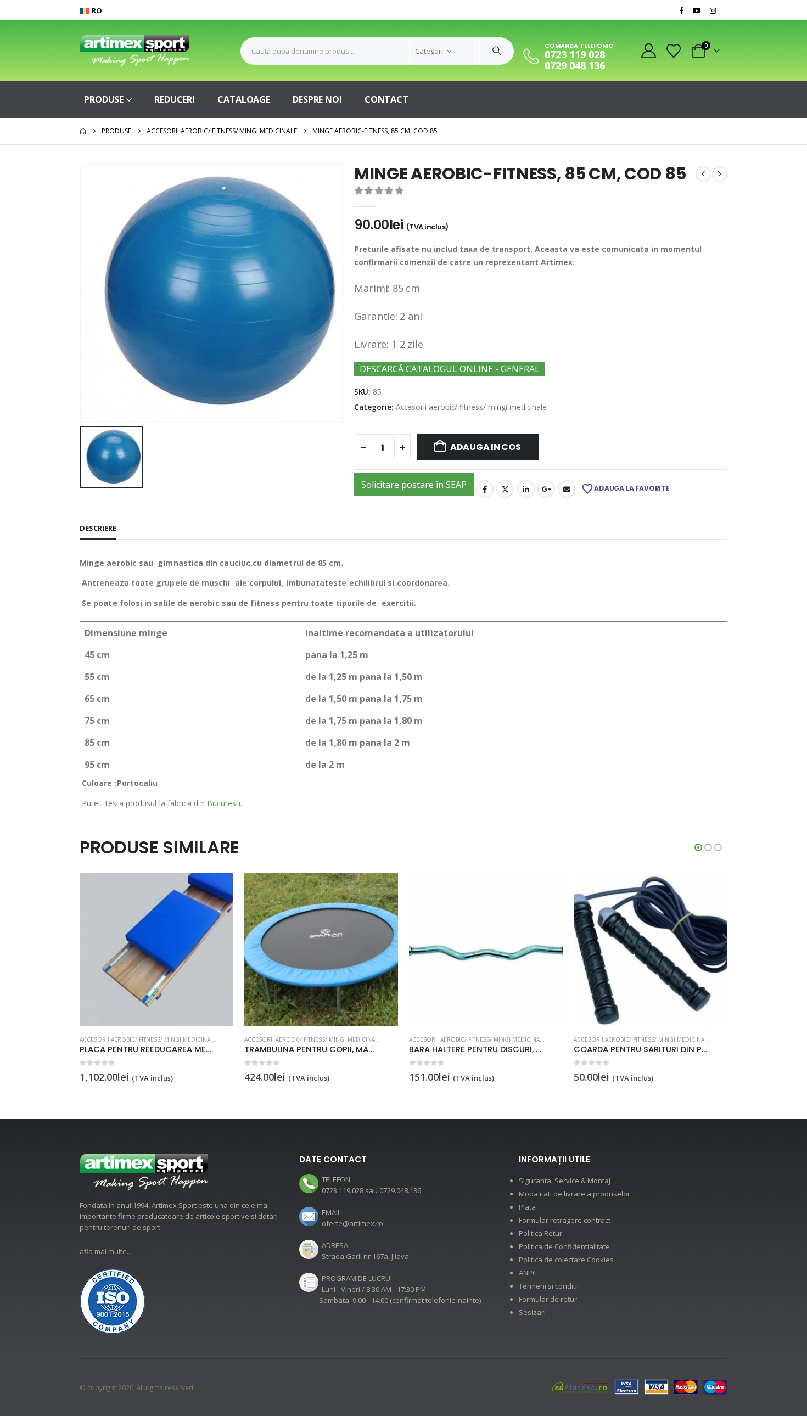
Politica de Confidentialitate (564, 1246)
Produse (104, 99)
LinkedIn (526, 489)
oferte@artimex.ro (352, 1223)
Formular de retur (548, 1299)
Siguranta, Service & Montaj (564, 1180)
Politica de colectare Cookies (566, 1260)
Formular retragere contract (564, 1220)
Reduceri (174, 99)
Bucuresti (224, 803)
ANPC (528, 1273)
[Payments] (639, 1386)
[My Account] (648, 50)
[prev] (703, 174)
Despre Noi (317, 99)
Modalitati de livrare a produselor (574, 1194)
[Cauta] (497, 51)
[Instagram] (712, 10)
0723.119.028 (342, 1190)
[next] (719, 174)
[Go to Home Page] (83, 131)
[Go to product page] (156, 949)
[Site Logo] (134, 50)
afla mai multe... (106, 1251)
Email (566, 489)
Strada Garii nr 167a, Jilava (365, 1256)
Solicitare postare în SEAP (414, 485)
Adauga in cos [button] (215, 891)
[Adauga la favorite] (227, 1040)
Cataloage (243, 99)
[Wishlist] (673, 51)
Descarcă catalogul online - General (450, 369)
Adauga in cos (485, 447)
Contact (386, 99)
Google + (546, 489)
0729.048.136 (400, 1190)
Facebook (485, 489)
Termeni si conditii (549, 1286)
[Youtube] (697, 10)
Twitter (505, 489)
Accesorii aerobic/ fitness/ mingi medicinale (471, 407)
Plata (527, 1207)
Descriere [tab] (98, 528)
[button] (698, 847)
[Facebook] (681, 10)
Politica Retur (540, 1233)
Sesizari (532, 1312)
